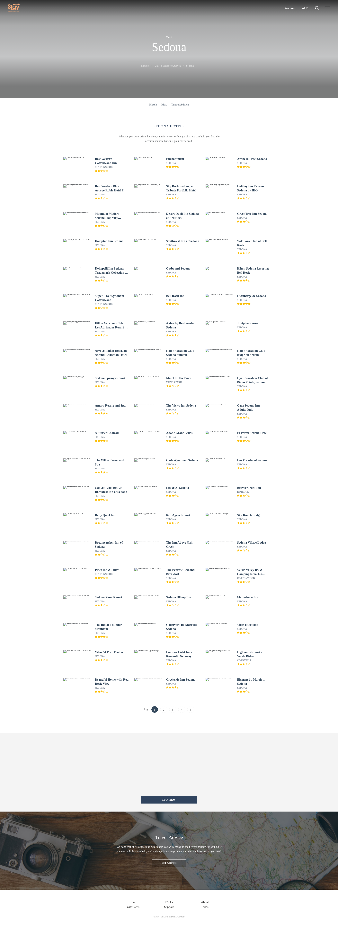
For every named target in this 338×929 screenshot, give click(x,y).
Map (164, 104)
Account (290, 8)
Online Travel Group (172, 917)
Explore (145, 65)
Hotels (153, 104)
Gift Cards (133, 906)
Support (169, 906)
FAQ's (169, 902)
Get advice (169, 863)
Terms (205, 906)
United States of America (168, 65)
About (205, 902)
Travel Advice (180, 104)
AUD (305, 8)
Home (133, 902)
